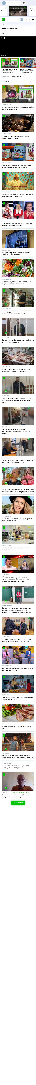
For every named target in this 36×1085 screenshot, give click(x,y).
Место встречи (16, 76)
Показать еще (18, 802)
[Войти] (29, 19)
